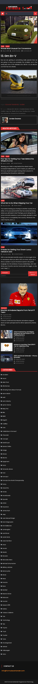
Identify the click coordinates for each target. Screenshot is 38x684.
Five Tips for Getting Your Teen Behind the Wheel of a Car (17, 160)
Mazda (5, 552)
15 (22, 104)
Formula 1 (3, 308)
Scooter (5, 601)
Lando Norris (6, 537)
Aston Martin (6, 393)
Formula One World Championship (13, 480)
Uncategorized (7, 643)
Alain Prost (6, 382)
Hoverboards (6, 495)
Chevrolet (6, 435)
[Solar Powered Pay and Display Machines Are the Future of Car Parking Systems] (6, 334)
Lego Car (8, 111)
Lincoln (5, 548)
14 (20, 104)
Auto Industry (7, 401)
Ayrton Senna (7, 405)
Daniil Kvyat (6, 443)
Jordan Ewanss (16, 51)
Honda (5, 492)
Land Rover (6, 533)
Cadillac (5, 424)
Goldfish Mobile (24, 109)
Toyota (5, 628)
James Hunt (6, 511)
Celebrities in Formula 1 (10, 431)
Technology (6, 620)
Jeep (4, 514)
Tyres (4, 639)
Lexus (4, 544)
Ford (4, 473)
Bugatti (5, 420)
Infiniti (4, 503)
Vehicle (5, 646)
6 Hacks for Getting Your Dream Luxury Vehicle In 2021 (16, 251)
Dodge (5, 450)
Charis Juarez (17, 205)
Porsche (5, 582)
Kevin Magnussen (8, 522)
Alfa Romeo (6, 386)
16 (23, 104)
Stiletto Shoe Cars (17, 111)
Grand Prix (6, 488)
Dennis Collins (7, 446)
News (4, 578)
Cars (2, 46)
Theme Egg (30, 682)
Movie (4, 575)
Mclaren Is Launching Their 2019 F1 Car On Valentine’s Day (24, 345)
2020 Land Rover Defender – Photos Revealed (25, 356)
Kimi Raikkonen (7, 526)
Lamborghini (6, 529)
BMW (4, 416)
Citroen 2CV (10, 109)
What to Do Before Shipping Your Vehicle (33, 273)
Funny (7, 46)
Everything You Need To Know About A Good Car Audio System (6, 273)
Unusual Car (6, 113)
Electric (5, 458)
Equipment (6, 461)
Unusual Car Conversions (18, 113)
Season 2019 (6, 605)
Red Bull (5, 590)
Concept (5, 439)
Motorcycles (6, 571)
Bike (4, 412)
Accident (5, 375)
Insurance (6, 507)
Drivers (5, 454)
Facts (7, 156)
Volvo (4, 654)
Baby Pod (5, 409)
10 (15, 104)
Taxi (4, 616)
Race (4, 586)
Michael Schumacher (9, 563)
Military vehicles (7, 567)
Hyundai (5, 499)
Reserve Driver (7, 594)
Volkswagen (6, 650)
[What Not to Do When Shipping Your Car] (19, 187)
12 (17, 104)
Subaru (5, 609)
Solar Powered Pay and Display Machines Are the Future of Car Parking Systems (24, 333)
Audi (4, 397)
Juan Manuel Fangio (9, 518)
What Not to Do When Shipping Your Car (17, 203)
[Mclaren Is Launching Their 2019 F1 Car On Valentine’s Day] (6, 347)
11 (16, 104)
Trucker (5, 635)
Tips (4, 624)
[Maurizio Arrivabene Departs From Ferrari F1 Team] (19, 294)
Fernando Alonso (8, 469)
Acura (4, 378)
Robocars (5, 597)
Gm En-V (17, 109)
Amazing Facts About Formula (12, 390)
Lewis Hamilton (7, 541)
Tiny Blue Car (26, 111)
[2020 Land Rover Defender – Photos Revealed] (6, 358)
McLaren (5, 556)
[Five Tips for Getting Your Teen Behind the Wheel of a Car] (19, 143)
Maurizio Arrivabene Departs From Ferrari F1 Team (18, 311)
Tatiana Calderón (8, 612)
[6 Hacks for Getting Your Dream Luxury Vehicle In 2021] (19, 234)
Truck (4, 631)
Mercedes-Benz (7, 560)
